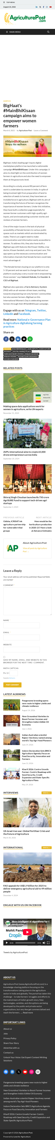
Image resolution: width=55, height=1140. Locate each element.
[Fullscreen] (48, 943)
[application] (27, 932)
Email (7, 632)
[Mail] (38, 1071)
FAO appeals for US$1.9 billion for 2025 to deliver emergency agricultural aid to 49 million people (27, 888)
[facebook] (43, 7)
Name (6, 620)
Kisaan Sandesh (32, 354)
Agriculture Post (25, 130)
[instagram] (46, 7)
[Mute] (44, 943)
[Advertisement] (27, 67)
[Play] (6, 943)
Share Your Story (11, 1043)
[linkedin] (36, 7)
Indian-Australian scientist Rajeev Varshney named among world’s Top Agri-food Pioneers (37, 738)
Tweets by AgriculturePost (15, 952)
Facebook (24, 313)
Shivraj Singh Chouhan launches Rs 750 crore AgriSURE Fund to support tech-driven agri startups (26, 500)
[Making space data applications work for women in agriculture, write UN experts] (27, 403)
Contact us (8, 1052)
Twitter (41, 310)
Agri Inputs (33, 349)
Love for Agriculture (22, 1137)
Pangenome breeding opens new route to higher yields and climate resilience (36, 703)
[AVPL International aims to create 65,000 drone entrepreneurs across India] (27, 449)
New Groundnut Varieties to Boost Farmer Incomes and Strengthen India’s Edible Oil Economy (35, 720)
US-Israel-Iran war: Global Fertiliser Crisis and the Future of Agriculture (26, 832)
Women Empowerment (28, 357)
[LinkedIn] (12, 1071)
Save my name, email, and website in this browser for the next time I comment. (25, 661)
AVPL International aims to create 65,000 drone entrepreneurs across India (24, 453)
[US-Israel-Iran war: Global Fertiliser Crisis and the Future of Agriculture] (27, 828)
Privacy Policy (9, 1038)
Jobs (5, 1033)
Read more (28, 1012)
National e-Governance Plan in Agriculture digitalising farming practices (26, 323)
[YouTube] (25, 1071)
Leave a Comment (41, 130)
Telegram (30, 310)
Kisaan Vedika (10, 357)
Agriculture (44, 349)
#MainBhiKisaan (19, 349)
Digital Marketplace (22, 351)
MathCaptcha (12, 678)
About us (7, 1028)
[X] (18, 1071)
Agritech (7, 101)
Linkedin (8, 313)
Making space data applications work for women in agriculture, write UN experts (23, 408)
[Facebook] (5, 1071)
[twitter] (40, 7)
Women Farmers (11, 359)
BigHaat (7, 351)
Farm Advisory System (13, 354)
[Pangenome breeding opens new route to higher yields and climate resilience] (11, 701)
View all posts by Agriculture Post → (35, 550)
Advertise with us (11, 1047)
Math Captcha (11, 668)
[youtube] (50, 7)
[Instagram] (31, 1071)
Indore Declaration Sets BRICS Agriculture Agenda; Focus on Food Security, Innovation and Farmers (36, 754)
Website (7, 645)
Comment (9, 585)
